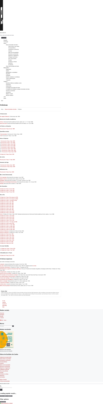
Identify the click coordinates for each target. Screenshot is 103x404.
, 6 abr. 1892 (7, 206)
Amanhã (1, 183)
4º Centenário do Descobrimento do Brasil (9, 274)
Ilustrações (8, 92)
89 (1, 135)
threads (1, 316)
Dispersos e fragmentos (13, 55)
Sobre (5, 98)
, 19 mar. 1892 (7, 192)
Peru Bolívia (4, 371)
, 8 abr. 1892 (7, 209)
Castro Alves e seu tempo (13, 46)
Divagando (2, 180)
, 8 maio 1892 (7, 223)
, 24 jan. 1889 (9, 151)
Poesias (10, 60)
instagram (2, 314)
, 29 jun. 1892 (7, 240)
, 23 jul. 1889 (7, 172)
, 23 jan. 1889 (9, 150)
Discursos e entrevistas (13, 54)
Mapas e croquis (9, 93)
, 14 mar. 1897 (8, 248)
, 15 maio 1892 (7, 226)
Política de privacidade (5, 381)
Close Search (2, 401)
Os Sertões (10, 64)
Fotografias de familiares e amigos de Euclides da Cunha (17, 89)
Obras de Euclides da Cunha (11, 44)
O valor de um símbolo (4, 282)
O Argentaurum (3, 271)
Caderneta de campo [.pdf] (5, 357)
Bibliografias (6, 67)
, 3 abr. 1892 (7, 203)
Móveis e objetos (9, 95)
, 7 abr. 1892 (7, 208)
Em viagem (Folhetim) (4, 116)
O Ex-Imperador (3, 177)
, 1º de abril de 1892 (8, 200)
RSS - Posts (3, 320)
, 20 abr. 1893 (7, 154)
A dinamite (2, 264)
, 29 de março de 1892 (9, 197)
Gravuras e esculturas (10, 90)
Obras (5, 43)
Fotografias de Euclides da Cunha (13, 87)
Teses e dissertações (10, 78)
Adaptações (8, 69)
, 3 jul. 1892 (6, 241)
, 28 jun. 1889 (8, 166)
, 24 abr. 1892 (7, 218)
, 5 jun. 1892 (7, 234)
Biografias (8, 73)
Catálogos (8, 75)
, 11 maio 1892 (7, 224)
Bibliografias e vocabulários (11, 72)
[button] (2, 100)
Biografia (5, 40)
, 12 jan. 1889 (8, 144)
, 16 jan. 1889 (8, 147)
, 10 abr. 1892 (7, 211)
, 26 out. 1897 (7, 255)
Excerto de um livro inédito (5, 273)
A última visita (3, 284)
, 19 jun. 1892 (7, 237)
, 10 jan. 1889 (8, 141)
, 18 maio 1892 (7, 227)
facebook (2, 313)
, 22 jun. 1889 (8, 165)
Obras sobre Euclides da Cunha (12, 66)
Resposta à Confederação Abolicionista (8, 182)
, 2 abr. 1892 (7, 201)
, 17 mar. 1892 (7, 190)
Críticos (1, 121)
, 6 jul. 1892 (6, 243)
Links (5, 96)
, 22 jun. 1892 (7, 238)
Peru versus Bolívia (12, 58)
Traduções (8, 80)
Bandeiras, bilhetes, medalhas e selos (14, 83)
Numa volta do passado (5, 285)
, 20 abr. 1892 (7, 217)
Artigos (7, 70)
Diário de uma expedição (13, 52)
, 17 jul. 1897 (8, 250)
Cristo (1, 214)
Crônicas (10, 51)
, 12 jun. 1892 (7, 235)
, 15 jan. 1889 (8, 145)
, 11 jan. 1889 (8, 142)
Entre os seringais (3, 281)
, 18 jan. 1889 (8, 148)
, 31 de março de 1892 (9, 198)
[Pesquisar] (13, 326)
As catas (2, 265)
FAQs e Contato (3, 379)
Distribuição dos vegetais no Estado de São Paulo (10, 268)
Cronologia (6, 41)
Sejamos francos (3, 178)
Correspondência (11, 47)
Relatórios (10, 63)
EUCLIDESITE (3, 32)
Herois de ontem (3, 123)
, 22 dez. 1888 (7, 128)
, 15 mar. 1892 (7, 188)
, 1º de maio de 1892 (8, 221)
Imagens (5, 81)
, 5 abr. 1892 (7, 205)
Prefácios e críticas (12, 61)
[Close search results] (1, 390)
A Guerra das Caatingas (5, 278)
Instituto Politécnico (4, 231)
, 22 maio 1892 (7, 229)
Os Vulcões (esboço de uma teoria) (7, 276)
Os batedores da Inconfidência (6, 279)
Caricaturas (8, 84)
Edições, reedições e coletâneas (13, 77)
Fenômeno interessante (5, 267)
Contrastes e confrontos (13, 49)
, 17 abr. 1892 (7, 215)
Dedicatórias (8, 86)
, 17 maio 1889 (7, 159)
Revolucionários (4, 134)
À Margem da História (12, 57)
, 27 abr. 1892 (7, 220)
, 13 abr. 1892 (7, 212)
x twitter (2, 317)
